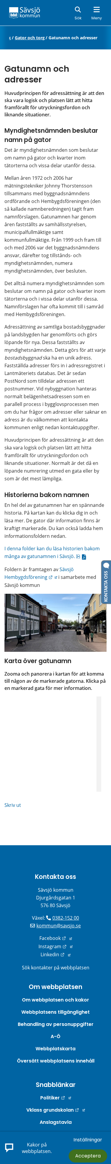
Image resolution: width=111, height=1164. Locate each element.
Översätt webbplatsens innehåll (55, 1060)
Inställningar (87, 1139)
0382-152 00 (65, 918)
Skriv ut (12, 805)
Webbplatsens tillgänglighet (55, 1012)
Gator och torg (30, 37)
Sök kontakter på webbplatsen (55, 967)
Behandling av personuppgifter (56, 1024)
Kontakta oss (55, 876)
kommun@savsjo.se (58, 925)
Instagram (55, 946)
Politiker (55, 1097)
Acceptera (88, 1155)
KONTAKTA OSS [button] (106, 585)
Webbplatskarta (55, 1048)
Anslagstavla (56, 1122)
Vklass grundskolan (55, 1110)
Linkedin (55, 954)
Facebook (55, 938)
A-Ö (55, 1036)
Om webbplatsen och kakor (55, 999)
